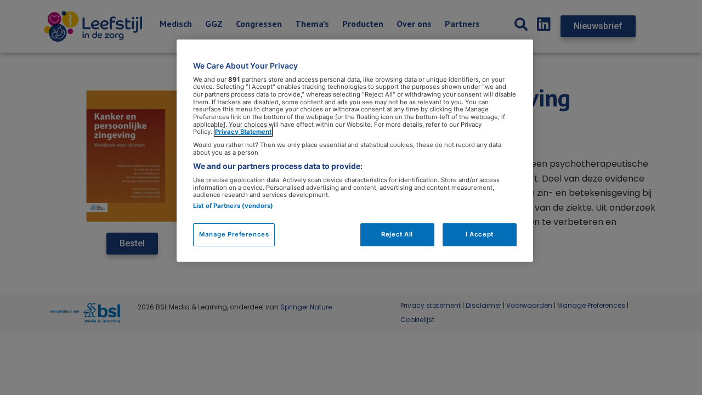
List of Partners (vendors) (233, 206)
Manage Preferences (234, 234)
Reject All (397, 234)
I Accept (480, 234)
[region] (355, 151)
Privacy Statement (243, 132)
